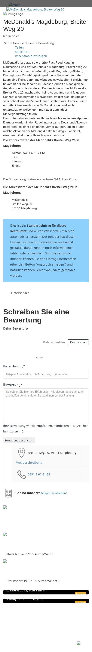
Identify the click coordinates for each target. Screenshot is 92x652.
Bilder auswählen (54, 342)
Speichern (22, 52)
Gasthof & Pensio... (22, 541)
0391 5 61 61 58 (39, 474)
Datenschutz (23, 613)
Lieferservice (20, 293)
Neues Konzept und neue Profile (35, 622)
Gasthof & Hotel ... (21, 568)
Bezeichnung (14, 366)
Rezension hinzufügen (30, 56)
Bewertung (12, 384)
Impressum (22, 618)
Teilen (19, 47)
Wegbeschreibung (29, 462)
